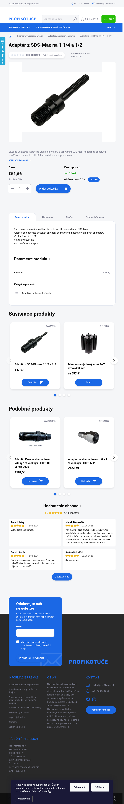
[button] (55, 395)
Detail (88, 382)
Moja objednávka (17, 717)
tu (50, 791)
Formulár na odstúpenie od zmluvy (25, 707)
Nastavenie (24, 798)
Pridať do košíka (48, 188)
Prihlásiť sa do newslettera (31, 658)
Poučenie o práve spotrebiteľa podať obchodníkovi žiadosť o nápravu (22, 700)
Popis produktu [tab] (22, 217)
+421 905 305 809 (100, 691)
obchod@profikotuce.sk (103, 685)
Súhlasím (100, 787)
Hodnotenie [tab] (48, 217)
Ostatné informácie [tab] (95, 217)
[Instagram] (94, 699)
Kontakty (13, 722)
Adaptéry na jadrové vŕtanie (36, 293)
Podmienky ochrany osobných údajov (23, 691)
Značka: (76, 56)
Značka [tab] (69, 217)
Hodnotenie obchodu (62, 506)
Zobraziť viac (62, 576)
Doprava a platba (17, 727)
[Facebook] (88, 699)
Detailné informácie (18, 160)
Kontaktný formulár (101, 710)
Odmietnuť (79, 787)
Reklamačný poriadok (19, 712)
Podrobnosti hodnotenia (52, 55)
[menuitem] (20, 27)
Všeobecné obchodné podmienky (24, 3)
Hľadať (75, 19)
